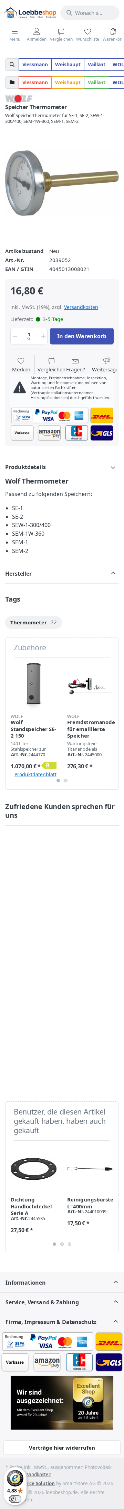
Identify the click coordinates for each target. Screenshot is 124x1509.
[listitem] (62, 183)
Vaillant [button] (97, 64)
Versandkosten (81, 307)
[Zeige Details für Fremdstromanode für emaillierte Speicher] (90, 686)
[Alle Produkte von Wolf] (18, 98)
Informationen (26, 1282)
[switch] (15, 1499)
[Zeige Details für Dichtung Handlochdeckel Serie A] (33, 1169)
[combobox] (90, 13)
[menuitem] (33, 622)
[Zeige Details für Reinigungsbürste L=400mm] (90, 1169)
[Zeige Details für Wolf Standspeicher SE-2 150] (33, 686)
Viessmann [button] (35, 64)
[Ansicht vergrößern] (62, 183)
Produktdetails (25, 467)
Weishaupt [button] (68, 64)
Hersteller (18, 573)
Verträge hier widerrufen (62, 1447)
